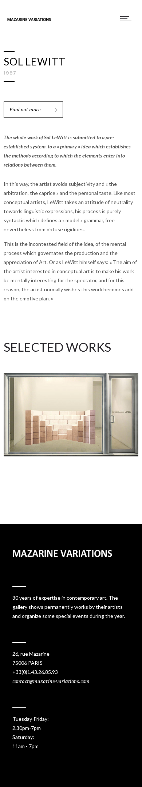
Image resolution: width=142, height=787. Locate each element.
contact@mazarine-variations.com (51, 681)
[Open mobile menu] (127, 18)
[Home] (29, 19)
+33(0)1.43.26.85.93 (35, 672)
